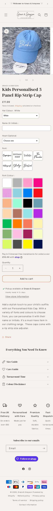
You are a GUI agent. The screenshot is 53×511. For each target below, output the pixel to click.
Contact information (28, 505)
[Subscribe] (43, 448)
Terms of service (20, 500)
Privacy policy (39, 496)
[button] (6, 15)
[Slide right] (33, 80)
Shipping (18, 106)
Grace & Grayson (25, 492)
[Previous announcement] (5, 4)
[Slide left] (20, 80)
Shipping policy (37, 500)
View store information (17, 296)
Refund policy (24, 496)
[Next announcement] (47, 4)
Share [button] (8, 337)
